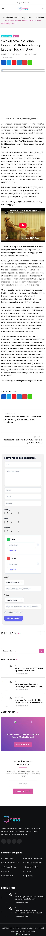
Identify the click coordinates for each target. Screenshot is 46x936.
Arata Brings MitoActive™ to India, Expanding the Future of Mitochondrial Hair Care (29, 670)
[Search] (43, 8)
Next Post (36, 437)
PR (15, 665)
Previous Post (11, 414)
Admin (5, 54)
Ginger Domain (28, 931)
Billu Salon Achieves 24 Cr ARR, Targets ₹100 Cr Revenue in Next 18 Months (29, 702)
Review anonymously (15, 612)
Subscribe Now (23, 791)
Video (6, 595)
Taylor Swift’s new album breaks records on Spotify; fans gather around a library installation (22, 419)
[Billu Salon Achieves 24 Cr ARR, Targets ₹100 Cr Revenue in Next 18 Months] (6, 701)
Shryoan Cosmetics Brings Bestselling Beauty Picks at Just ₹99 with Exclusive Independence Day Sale (29, 688)
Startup (20, 697)
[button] (39, 633)
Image (6, 577)
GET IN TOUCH (23, 745)
